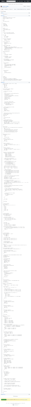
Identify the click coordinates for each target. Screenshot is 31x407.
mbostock (4, 6)
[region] (15, 14)
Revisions (6, 9)
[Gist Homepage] (4, 1)
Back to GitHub (21, 1)
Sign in (25, 1)
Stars (11, 9)
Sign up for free (4, 399)
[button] (24, 9)
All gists (17, 1)
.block (7, 6)
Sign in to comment (24, 399)
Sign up (28, 1)
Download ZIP (28, 9)
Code (2, 9)
